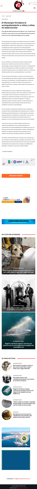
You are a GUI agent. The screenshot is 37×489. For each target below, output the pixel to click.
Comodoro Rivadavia (7, 151)
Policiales (15, 412)
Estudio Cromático (22, 487)
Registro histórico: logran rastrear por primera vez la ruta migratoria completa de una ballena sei (18, 345)
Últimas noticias (18, 268)
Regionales (8, 16)
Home (3, 16)
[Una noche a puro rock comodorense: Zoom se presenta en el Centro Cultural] (18, 293)
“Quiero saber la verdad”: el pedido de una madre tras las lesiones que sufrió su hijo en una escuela (24, 403)
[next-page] (5, 352)
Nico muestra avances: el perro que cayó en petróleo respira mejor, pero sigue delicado (18, 271)
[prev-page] (3, 352)
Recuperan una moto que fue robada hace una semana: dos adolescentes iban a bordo (22, 415)
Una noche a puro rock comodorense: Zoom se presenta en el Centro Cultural (18, 309)
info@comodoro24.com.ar (22, 479)
